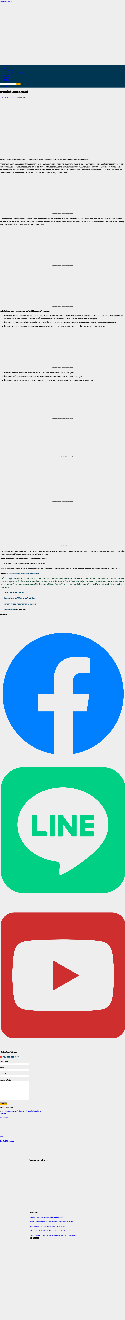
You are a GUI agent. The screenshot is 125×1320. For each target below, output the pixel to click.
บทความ (6, 75)
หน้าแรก (6, 66)
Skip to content (5, 2)
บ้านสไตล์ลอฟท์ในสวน (34, 1111)
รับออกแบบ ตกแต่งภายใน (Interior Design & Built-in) (46, 1217)
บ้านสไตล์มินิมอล (9, 1111)
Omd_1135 (3, 97)
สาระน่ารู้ (6, 77)
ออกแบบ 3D (11, 70)
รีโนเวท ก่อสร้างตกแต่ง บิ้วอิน (16, 73)
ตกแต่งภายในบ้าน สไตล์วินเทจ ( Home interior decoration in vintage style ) (53, 1235)
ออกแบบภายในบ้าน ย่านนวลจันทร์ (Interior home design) (47, 1226)
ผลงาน (6, 68)
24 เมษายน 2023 (12, 97)
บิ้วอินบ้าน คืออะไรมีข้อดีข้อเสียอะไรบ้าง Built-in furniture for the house (51, 1231)
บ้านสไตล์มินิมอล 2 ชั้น (20, 1111)
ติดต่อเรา (6, 80)
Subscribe (3, 86)
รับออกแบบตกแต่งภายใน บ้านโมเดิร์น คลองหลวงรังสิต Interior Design (51, 1222)
